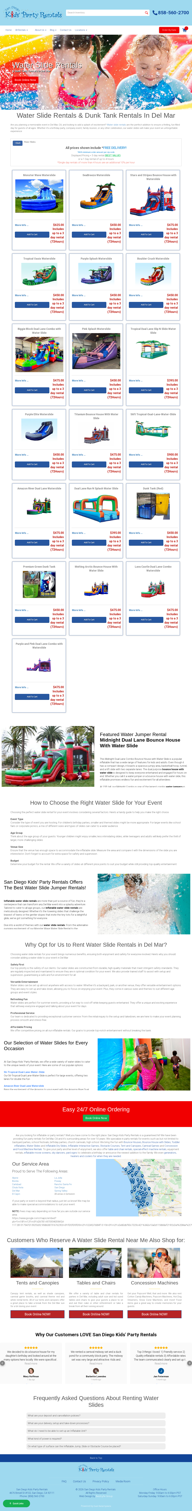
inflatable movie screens (37, 1152)
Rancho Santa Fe (63, 1184)
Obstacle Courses (110, 1145)
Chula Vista (17, 1187)
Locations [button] (80, 30)
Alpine (15, 1178)
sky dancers (58, 1152)
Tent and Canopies (131, 1145)
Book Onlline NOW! (96, 1314)
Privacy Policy (101, 1481)
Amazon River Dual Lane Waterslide (24, 1085)
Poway (57, 1181)
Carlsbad (16, 1184)
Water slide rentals (116, 124)
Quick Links (18, 1503)
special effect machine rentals (149, 1149)
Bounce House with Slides (156, 1142)
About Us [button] (40, 30)
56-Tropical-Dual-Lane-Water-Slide (24, 1072)
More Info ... (21, 225)
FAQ (64, 1481)
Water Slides (33, 1145)
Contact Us (65, 30)
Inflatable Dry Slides (56, 1145)
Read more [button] (31, 1363)
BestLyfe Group (104, 1496)
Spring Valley (60, 1190)
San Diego (59, 1187)
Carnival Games (150, 1145)
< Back (17, 143)
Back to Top (96, 1458)
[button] (2, 1363)
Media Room (123, 1481)
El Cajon (16, 1194)
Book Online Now (25, 80)
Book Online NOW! (38, 1314)
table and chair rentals (120, 1149)
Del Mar (16, 1190)
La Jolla (58, 1178)
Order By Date (169, 30)
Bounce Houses (132, 1142)
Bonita (15, 1181)
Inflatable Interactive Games (83, 1145)
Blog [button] (52, 30)
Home (9, 30)
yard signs (71, 1152)
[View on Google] (31, 1371)
